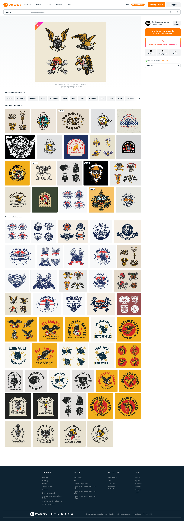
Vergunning (78, 477)
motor (120, 98)
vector (82, 98)
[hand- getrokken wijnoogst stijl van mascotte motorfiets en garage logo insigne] (18, 406)
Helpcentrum (112, 477)
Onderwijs (45, 490)
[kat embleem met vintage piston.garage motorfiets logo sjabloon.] (43, 173)
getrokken (131, 98)
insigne (9, 98)
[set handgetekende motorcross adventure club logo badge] (73, 200)
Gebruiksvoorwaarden (124, 514)
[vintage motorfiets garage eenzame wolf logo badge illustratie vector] (17, 173)
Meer (69, 5)
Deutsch (138, 487)
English (137, 477)
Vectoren (27, 5)
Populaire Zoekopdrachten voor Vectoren (85, 488)
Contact (110, 481)
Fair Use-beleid (147, 514)
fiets (73, 98)
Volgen (176, 24)
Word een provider (111, 488)
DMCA (76, 481)
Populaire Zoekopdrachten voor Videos (85, 497)
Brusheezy (45, 477)
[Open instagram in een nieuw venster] (55, 514)
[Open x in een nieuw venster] (69, 514)
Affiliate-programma (81, 484)
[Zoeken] (171, 12)
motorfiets (54, 98)
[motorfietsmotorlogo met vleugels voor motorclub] (20, 147)
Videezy (44, 484)
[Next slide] (137, 98)
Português (138, 484)
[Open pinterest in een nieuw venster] (62, 514)
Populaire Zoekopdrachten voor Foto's (85, 493)
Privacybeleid (137, 514)
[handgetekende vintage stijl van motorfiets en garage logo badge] (73, 121)
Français (138, 490)
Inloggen (173, 5)
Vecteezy (45, 481)
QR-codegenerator (48, 504)
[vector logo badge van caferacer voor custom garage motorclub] (128, 200)
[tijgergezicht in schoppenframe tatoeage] (101, 200)
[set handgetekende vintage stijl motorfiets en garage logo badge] (17, 121)
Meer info (150, 65)
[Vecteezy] (12, 5)
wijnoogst (21, 98)
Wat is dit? (165, 60)
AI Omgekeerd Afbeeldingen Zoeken (52, 497)
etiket (111, 98)
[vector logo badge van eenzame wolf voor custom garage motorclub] (43, 121)
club (102, 98)
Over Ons (111, 484)
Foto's (38, 5)
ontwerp (92, 98)
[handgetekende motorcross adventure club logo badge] (101, 231)
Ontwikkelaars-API (48, 493)
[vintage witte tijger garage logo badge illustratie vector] (45, 200)
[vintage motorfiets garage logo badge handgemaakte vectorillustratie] (76, 147)
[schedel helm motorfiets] (95, 173)
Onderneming (47, 487)
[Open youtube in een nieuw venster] (72, 514)
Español (137, 481)
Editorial (59, 5)
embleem (32, 98)
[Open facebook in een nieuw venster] (51, 514)
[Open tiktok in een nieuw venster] (65, 514)
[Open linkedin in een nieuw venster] (58, 514)
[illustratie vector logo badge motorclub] (128, 147)
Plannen (127, 5)
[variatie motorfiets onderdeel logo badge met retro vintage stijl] (102, 147)
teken (64, 98)
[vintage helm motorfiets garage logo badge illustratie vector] (129, 121)
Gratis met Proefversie (163, 32)
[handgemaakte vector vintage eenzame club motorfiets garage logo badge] (103, 121)
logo (43, 98)
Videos (48, 5)
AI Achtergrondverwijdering (52, 501)
